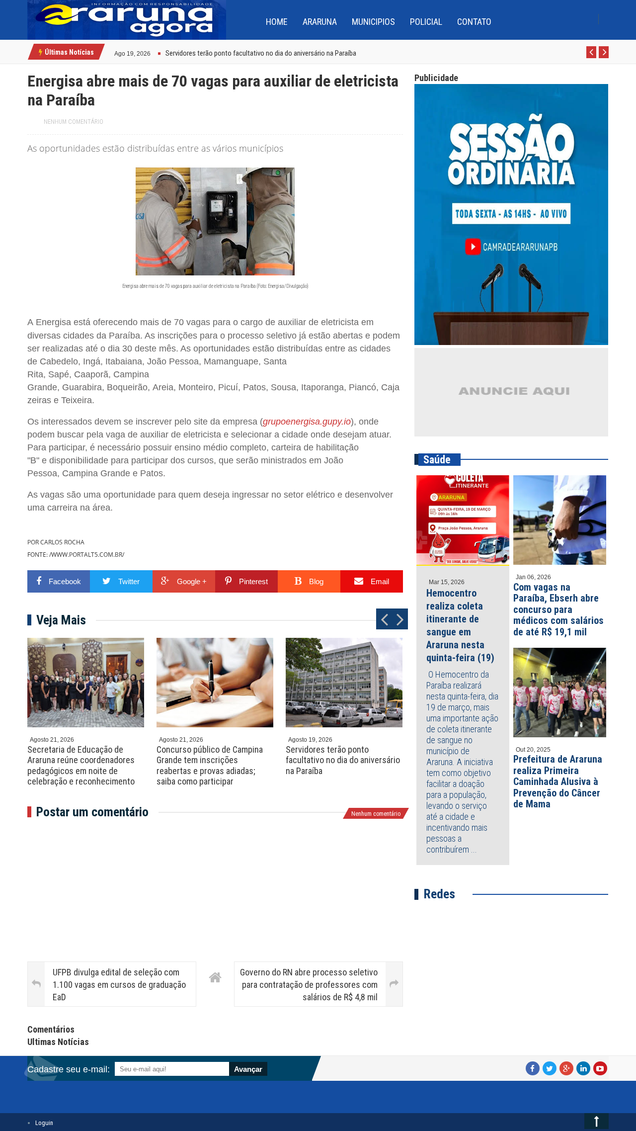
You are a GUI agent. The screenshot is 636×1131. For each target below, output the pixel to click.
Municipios (373, 21)
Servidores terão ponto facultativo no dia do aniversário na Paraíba (343, 760)
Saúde (437, 459)
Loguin (44, 1123)
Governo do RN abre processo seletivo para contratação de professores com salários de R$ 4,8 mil (309, 984)
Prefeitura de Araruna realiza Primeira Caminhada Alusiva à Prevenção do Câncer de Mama (557, 781)
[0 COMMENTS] (152, 52)
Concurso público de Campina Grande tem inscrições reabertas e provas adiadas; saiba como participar (210, 765)
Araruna (320, 21)
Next (604, 57)
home (277, 21)
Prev (591, 57)
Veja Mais (61, 619)
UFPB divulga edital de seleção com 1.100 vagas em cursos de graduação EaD (119, 984)
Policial (426, 21)
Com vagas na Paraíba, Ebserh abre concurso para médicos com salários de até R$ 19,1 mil (558, 609)
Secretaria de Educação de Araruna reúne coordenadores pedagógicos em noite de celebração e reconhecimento (81, 765)
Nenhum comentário (73, 121)
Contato (474, 21)
